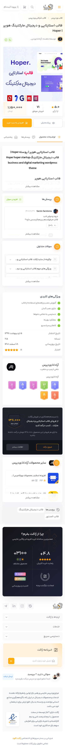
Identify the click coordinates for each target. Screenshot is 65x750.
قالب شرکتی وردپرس (37, 18)
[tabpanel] (32, 216)
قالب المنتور (52, 517)
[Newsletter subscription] (11, 661)
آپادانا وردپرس (50, 365)
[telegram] (30, 606)
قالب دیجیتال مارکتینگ (31, 510)
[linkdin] (14, 606)
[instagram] (22, 606)
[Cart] (24, 7)
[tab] (49, 134)
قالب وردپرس (56, 18)
